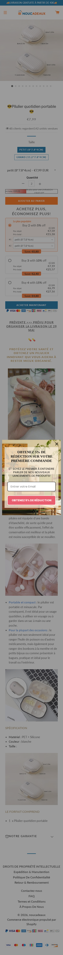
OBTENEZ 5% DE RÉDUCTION (31, 500)
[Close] (56, 444)
